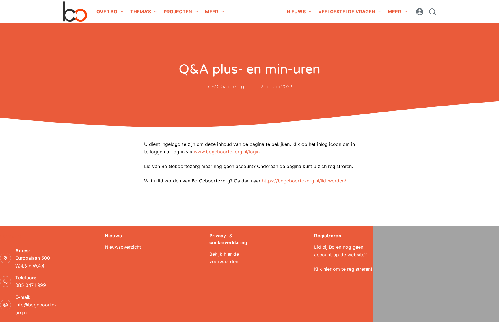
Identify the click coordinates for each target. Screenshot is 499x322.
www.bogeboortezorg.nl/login (227, 152)
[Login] (419, 11)
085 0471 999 (30, 285)
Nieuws (296, 11)
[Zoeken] (432, 11)
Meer (211, 11)
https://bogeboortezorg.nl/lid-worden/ (304, 181)
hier (228, 254)
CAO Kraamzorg (226, 86)
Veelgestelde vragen (346, 11)
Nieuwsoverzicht (123, 247)
